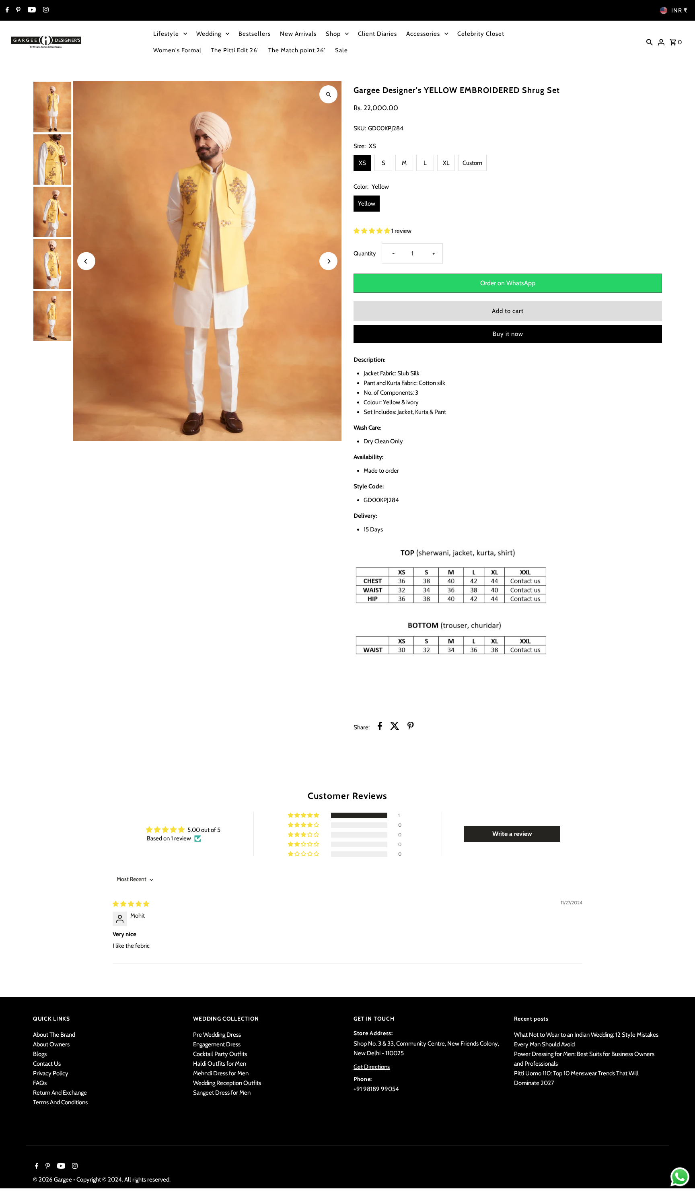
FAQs (40, 1083)
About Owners (51, 1044)
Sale (341, 50)
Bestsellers (255, 33)
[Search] (649, 42)
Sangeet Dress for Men (222, 1092)
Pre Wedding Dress (217, 1034)
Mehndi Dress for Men (221, 1073)
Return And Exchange (60, 1092)
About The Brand (54, 1034)
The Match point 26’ (297, 50)
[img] (131, 904)
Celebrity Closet (480, 33)
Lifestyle (166, 33)
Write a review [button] (512, 834)
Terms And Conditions (60, 1102)
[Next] (328, 261)
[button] (372, 231)
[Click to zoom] (328, 94)
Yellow (366, 203)
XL (446, 163)
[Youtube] (31, 10)
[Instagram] (45, 10)
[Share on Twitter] (394, 727)
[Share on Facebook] (380, 727)
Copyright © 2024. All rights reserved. (123, 1179)
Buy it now (508, 334)
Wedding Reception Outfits (227, 1083)
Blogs (40, 1054)
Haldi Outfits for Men (219, 1063)
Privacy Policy (50, 1073)
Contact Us (47, 1063)
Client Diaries (377, 33)
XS (362, 163)
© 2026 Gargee (53, 1179)
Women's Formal (177, 50)
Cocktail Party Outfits (220, 1054)
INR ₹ (679, 10)
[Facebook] (6, 10)
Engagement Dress (217, 1044)
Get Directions (372, 1067)
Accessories (423, 33)
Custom (472, 163)
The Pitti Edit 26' (235, 50)
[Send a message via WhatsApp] (680, 1177)
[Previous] (86, 261)
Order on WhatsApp (507, 283)
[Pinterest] (17, 10)
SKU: (360, 128)
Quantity (365, 253)
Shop (333, 33)
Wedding (208, 33)
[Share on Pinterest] (410, 727)
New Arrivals (298, 33)
